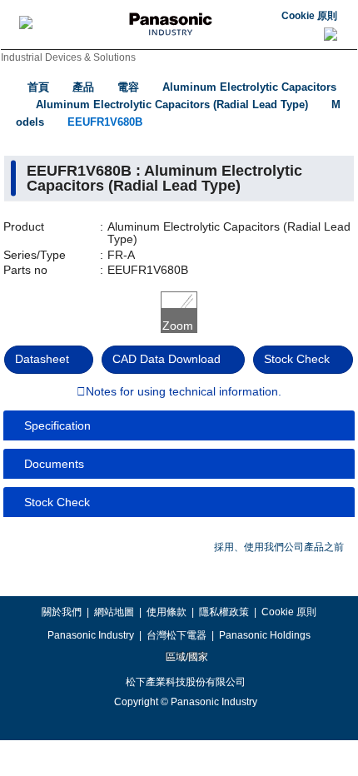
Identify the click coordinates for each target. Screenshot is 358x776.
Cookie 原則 (309, 16)
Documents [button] (54, 464)
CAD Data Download (166, 359)
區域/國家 (185, 657)
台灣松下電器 (176, 635)
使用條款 (166, 612)
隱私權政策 (224, 612)
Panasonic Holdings (265, 635)
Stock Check (297, 359)
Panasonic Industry (90, 635)
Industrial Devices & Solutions (68, 57)
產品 (83, 87)
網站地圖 (114, 612)
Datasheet (42, 359)
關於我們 (62, 612)
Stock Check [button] (57, 502)
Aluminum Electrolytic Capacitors (249, 87)
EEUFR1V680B (104, 122)
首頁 (38, 87)
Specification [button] (57, 425)
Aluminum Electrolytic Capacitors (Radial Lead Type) (172, 104)
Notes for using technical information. (183, 392)
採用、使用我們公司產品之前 (279, 547)
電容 (128, 87)
